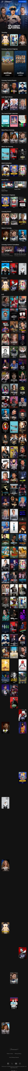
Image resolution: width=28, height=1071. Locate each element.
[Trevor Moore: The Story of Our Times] (14, 990)
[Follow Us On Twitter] (12, 1063)
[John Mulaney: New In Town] (5, 690)
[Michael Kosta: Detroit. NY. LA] (14, 778)
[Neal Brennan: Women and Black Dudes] (22, 803)
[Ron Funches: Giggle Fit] (22, 865)
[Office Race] (14, 828)
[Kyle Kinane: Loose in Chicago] (14, 753)
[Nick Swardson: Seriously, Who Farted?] (5, 815)
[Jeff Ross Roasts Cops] (22, 640)
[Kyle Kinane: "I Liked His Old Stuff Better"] (5, 753)
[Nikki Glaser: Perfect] (22, 815)
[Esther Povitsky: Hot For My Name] (14, 565)
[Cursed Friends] (22, 489)
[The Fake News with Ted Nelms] (14, 577)
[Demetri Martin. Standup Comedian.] (22, 527)
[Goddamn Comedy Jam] (22, 577)
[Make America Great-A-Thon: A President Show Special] (14, 765)
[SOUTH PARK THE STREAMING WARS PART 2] (5, 903)
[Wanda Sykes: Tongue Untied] (14, 1016)
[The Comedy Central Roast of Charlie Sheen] (22, 439)
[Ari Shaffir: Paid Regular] (5, 352)
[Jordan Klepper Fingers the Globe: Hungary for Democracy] (14, 702)
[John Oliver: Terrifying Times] (22, 690)
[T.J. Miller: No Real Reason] (14, 940)
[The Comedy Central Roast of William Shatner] (5, 477)
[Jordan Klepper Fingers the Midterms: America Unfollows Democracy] (22, 702)
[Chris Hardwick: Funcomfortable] (22, 414)
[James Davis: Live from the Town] (22, 615)
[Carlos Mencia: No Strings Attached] (22, 402)
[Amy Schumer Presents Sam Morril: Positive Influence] (22, 327)
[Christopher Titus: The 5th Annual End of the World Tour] (5, 427)
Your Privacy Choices (14, 1057)
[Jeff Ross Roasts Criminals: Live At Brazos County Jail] (5, 652)
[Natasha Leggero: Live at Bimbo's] (22, 790)
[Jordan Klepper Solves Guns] (5, 702)
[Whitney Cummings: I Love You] (22, 1016)
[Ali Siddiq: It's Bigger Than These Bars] (14, 314)
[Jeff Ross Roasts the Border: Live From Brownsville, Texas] (14, 652)
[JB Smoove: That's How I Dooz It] (14, 615)
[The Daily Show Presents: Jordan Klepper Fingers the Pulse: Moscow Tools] (14, 715)
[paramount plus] (8, 1)
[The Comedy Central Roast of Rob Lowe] (22, 464)
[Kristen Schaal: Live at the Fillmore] (22, 727)
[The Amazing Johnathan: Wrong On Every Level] (22, 314)
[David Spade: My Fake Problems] (5, 527)
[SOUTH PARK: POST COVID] (22, 890)
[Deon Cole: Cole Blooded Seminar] (14, 540)
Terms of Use (10, 1053)
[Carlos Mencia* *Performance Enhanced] (5, 402)
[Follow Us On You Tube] (16, 1063)
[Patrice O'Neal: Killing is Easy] (14, 840)
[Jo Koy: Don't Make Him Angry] (14, 665)
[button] (2, 2)
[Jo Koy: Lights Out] (22, 665)
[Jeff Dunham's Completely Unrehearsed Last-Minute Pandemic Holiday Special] (22, 627)
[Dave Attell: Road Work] (22, 515)
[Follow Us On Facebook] (8, 1063)
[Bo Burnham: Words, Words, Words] (14, 377)
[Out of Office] (22, 828)
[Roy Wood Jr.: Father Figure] (5, 878)
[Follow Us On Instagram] (20, 1063)
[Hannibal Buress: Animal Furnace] (14, 590)
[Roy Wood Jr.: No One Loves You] (22, 878)
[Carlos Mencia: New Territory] (14, 402)
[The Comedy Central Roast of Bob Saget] (5, 439)
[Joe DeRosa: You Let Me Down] (5, 677)
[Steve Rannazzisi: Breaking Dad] (14, 928)
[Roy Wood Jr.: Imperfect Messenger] (14, 878)
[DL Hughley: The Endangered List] (14, 502)
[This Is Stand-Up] (14, 965)
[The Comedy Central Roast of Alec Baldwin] (22, 427)
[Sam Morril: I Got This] (14, 915)
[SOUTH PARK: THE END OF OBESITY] (5, 915)
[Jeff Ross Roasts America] (14, 640)
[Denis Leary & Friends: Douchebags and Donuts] (5, 540)
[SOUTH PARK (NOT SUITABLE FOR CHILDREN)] (22, 903)
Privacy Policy (18, 1053)
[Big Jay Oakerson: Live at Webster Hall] (22, 364)
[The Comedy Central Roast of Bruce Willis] (14, 439)
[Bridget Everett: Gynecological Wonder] (22, 377)
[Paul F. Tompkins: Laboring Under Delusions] (22, 840)
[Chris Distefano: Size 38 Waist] (14, 414)
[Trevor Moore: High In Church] (5, 990)
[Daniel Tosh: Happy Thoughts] (14, 515)
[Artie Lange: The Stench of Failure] (14, 352)
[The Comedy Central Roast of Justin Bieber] (5, 464)
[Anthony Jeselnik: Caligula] (22, 339)
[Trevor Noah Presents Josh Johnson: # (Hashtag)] (22, 990)
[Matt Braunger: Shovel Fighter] (5, 778)
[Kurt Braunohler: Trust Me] (14, 740)
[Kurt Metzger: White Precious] (22, 740)
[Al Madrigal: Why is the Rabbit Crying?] (5, 314)
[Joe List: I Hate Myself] (14, 677)
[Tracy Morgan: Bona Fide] (22, 978)
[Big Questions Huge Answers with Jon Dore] (5, 377)
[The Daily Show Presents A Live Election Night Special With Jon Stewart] (22, 502)
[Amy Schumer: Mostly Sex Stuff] (5, 339)
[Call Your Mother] (22, 389)
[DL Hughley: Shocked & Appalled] (5, 502)
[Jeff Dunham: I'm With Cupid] (14, 627)
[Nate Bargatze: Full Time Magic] (5, 803)
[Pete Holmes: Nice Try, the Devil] (14, 853)
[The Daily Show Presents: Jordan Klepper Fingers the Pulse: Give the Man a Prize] (22, 953)
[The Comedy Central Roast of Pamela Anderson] (14, 464)
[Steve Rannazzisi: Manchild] (22, 928)
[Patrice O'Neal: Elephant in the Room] (5, 840)
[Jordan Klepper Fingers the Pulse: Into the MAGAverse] (5, 715)
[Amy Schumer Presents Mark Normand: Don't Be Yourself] (5, 327)
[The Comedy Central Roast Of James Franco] (22, 452)
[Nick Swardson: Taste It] (14, 815)
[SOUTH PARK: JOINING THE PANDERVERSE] (14, 903)
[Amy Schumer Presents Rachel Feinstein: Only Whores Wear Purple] (14, 327)
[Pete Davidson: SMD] (5, 853)
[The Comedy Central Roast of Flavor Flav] (14, 452)
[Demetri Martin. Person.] (14, 527)
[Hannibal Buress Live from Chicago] (22, 590)
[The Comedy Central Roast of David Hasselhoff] (5, 452)
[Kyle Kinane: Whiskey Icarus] (22, 753)
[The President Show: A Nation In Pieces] (22, 853)
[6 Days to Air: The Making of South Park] (5, 302)
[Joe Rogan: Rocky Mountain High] (22, 677)
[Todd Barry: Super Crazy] (5, 978)
